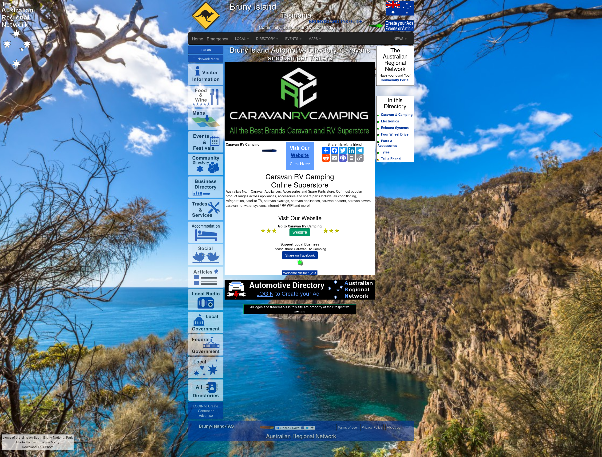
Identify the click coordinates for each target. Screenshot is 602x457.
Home (197, 38)
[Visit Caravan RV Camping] (300, 156)
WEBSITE (300, 232)
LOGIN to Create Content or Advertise (205, 411)
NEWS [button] (399, 38)
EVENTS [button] (292, 38)
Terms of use (347, 427)
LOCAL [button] (241, 38)
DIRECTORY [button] (266, 38)
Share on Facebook (300, 255)
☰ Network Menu (206, 58)
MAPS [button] (314, 38)
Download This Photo (38, 447)
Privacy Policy (372, 427)
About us (393, 427)
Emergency (217, 38)
